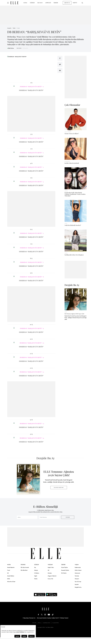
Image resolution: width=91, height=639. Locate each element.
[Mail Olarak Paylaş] (59, 70)
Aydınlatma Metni (46, 622)
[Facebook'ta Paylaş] (59, 58)
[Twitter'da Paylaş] (59, 64)
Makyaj (36, 570)
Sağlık (35, 576)
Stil (8, 573)
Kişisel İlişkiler (64, 567)
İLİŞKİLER (56, 2)
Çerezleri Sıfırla (55, 622)
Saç (35, 567)
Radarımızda (78, 567)
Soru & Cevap (78, 581)
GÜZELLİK (32, 2)
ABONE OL (67, 3)
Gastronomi (77, 573)
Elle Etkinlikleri (24, 570)
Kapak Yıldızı (51, 567)
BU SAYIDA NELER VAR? (58, 487)
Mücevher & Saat (11, 581)
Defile (8, 578)
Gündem (50, 573)
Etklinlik (23, 564)
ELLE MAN (40, 2)
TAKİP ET (75, 2)
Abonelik (34, 622)
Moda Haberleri (11, 567)
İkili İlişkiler (63, 573)
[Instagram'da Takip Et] (45, 614)
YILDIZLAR (50, 564)
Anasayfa (9, 28)
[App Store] (39, 594)
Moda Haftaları (10, 576)
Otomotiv (77, 578)
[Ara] (82, 2)
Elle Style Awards (25, 567)
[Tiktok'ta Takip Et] (53, 614)
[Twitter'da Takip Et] (42, 614)
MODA (25, 2)
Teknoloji (77, 576)
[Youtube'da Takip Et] (49, 614)
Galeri (14, 28)
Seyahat (76, 584)
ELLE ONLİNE (19, 48)
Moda (18, 28)
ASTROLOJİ (48, 2)
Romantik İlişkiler (65, 570)
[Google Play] (51, 594)
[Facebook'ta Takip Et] (38, 614)
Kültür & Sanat (78, 570)
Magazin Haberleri (52, 576)
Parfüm (35, 578)
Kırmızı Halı (50, 578)
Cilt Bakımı (36, 573)
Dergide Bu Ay (78, 587)
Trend (8, 570)
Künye (39, 622)
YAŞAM (77, 564)
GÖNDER (68, 517)
